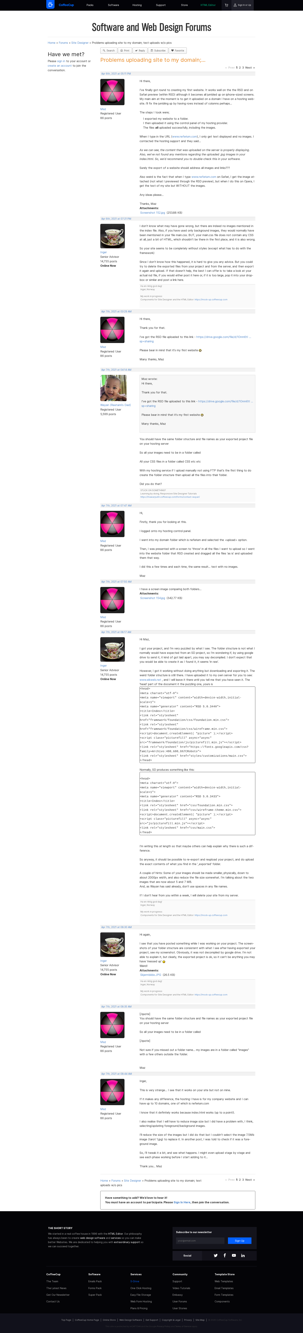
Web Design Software (130, 1320)
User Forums (180, 1301)
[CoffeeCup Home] (66, 5)
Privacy (188, 1320)
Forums (63, 42)
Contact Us (53, 1301)
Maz (103, 109)
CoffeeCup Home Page (87, 1320)
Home (51, 42)
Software (113, 5)
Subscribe (159, 50)
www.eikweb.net (150, 679)
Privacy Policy (163, 1326)
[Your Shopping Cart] (226, 5)
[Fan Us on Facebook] (225, 1256)
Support (161, 5)
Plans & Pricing (138, 1308)
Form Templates (224, 1294)
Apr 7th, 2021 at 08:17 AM (116, 632)
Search (110, 50)
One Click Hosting (140, 1288)
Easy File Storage (140, 1294)
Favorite (179, 50)
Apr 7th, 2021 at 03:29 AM (116, 311)
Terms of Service (183, 1326)
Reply (141, 50)
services (116, 1237)
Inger (103, 252)
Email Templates (224, 1288)
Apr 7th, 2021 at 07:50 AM (116, 581)
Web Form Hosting (141, 1301)
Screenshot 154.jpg (152, 598)
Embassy (178, 1294)
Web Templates (224, 1281)
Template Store (225, 1274)
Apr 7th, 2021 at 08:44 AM (116, 1073)
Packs (90, 5)
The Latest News (56, 1288)
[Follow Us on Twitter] (215, 1256)
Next (248, 67)
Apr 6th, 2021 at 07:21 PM (116, 218)
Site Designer (80, 42)
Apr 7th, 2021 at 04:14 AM (116, 369)
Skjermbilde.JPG (150, 975)
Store (184, 5)
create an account (60, 65)
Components (222, 1301)
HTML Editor (208, 5)
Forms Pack (95, 1288)
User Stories (180, 1308)
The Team (52, 1281)
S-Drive (134, 1281)
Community (180, 1274)
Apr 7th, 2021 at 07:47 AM (116, 505)
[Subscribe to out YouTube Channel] (234, 1256)
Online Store (109, 1320)
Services (136, 1274)
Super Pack (95, 1294)
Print (126, 50)
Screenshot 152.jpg (152, 212)
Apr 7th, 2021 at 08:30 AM (116, 927)
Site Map (200, 1320)
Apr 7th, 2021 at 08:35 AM (116, 1006)
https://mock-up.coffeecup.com (211, 299)
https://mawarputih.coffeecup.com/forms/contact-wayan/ (170, 497)
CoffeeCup (53, 1274)
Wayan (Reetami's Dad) (115, 405)
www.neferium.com (184, 136)
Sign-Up (239, 1240)
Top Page (66, 1320)
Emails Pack (95, 1281)
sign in (61, 61)
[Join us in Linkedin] (243, 1256)
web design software (92, 1237)
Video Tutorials (181, 1288)
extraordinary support (127, 1242)
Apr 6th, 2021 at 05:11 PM (116, 73)
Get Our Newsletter (58, 1294)
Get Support (152, 1320)
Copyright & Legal (171, 1320)
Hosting (137, 5)
